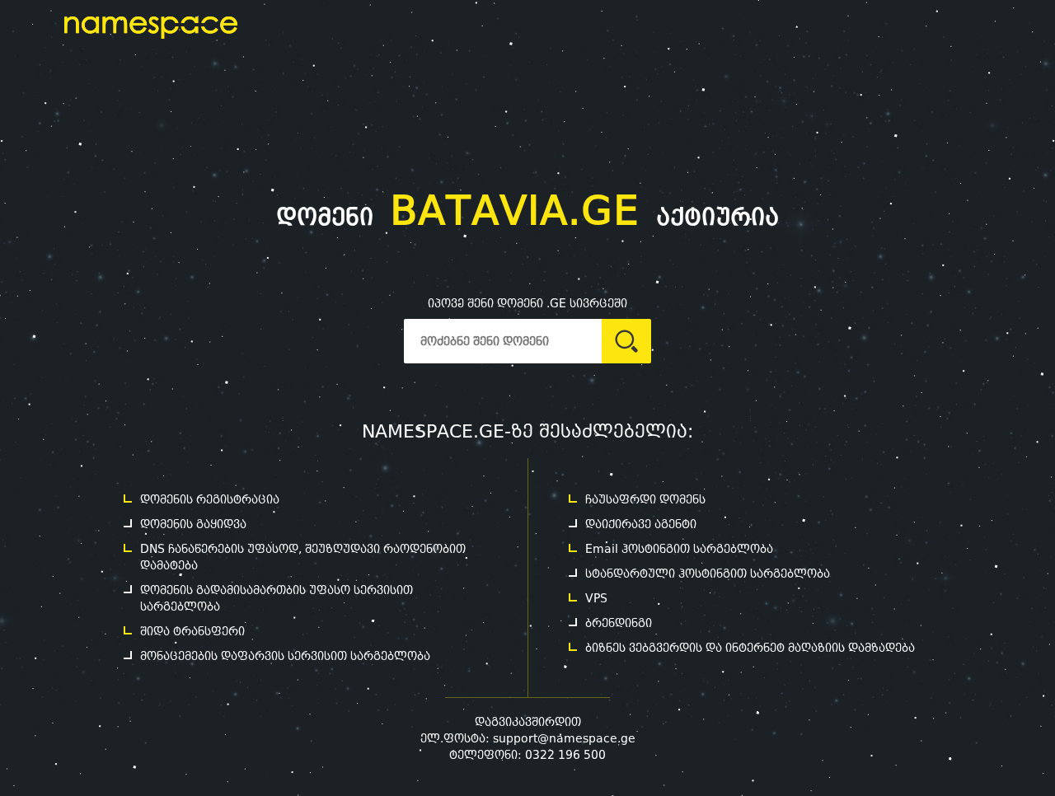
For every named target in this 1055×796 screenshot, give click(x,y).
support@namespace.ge (564, 738)
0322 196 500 (565, 754)
